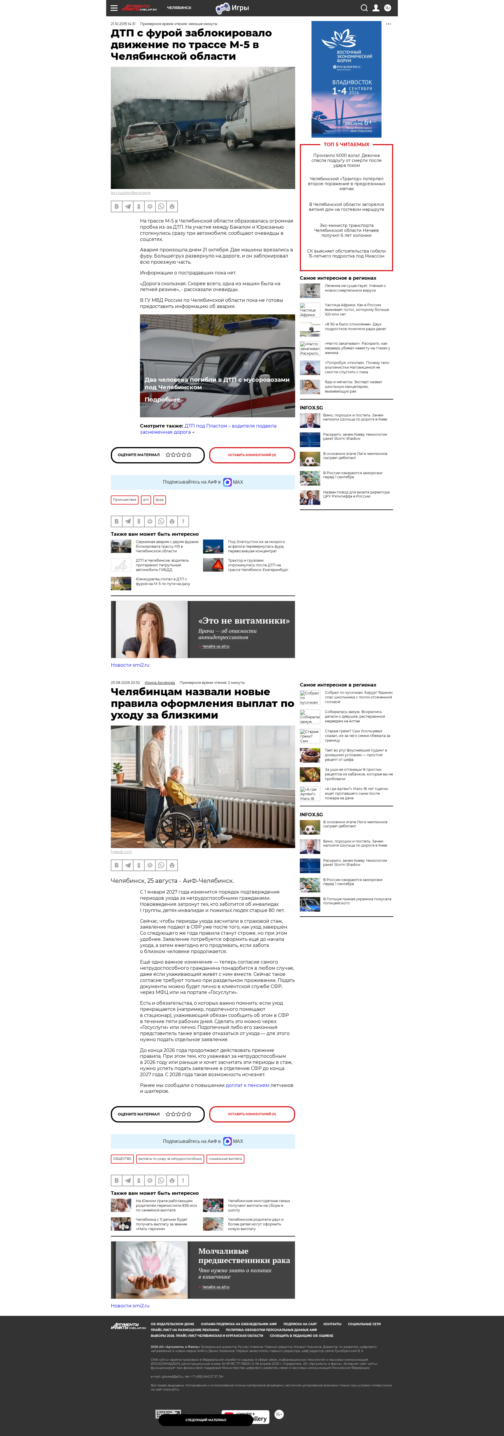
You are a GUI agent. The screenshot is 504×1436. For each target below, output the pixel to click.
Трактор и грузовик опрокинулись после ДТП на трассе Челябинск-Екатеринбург (258, 565)
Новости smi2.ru (130, 665)
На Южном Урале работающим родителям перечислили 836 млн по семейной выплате (166, 1205)
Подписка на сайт (300, 1324)
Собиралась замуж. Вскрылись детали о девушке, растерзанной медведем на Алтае (355, 716)
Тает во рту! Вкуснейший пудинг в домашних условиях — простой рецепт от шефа (356, 755)
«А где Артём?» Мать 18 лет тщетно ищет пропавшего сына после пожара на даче (356, 793)
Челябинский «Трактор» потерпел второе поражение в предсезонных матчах (346, 183)
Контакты (332, 1324)
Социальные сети (364, 1324)
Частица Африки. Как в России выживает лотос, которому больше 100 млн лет (357, 309)
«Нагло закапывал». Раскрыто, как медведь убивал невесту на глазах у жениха (357, 348)
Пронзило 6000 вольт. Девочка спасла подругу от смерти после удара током (347, 160)
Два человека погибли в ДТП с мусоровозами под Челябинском (217, 383)
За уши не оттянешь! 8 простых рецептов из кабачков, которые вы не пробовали (359, 774)
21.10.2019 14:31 (123, 24)
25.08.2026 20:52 (125, 682)
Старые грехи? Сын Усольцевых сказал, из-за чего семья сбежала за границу (357, 735)
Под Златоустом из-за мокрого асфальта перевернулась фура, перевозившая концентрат (256, 546)
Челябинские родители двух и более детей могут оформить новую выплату (256, 1224)
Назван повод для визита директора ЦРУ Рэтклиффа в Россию (356, 494)
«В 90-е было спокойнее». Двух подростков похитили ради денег (355, 326)
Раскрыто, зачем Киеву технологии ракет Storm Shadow (355, 436)
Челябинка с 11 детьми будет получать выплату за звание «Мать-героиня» (162, 1224)
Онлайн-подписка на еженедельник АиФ (239, 1324)
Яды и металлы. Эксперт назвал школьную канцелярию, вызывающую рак (353, 386)
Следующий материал (206, 1420)
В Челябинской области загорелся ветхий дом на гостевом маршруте (346, 207)
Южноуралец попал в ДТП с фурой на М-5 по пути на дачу (163, 581)
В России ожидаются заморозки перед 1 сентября (352, 475)
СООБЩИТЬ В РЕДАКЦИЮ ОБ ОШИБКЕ (301, 1336)
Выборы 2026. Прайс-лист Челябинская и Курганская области (207, 1336)
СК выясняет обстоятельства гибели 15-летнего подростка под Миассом (346, 254)
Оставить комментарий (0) (252, 455)
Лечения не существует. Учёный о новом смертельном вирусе (355, 288)
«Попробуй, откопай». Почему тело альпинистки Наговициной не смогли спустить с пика (357, 367)
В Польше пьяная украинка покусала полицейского (357, 901)
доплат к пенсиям (248, 1085)
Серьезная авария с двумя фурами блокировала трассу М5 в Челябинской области (167, 546)
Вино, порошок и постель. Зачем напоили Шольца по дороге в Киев (355, 417)
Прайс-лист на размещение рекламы (185, 1330)
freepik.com (121, 852)
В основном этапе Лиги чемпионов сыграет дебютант (355, 456)
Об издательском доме (172, 1324)
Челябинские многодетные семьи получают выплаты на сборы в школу (259, 1205)
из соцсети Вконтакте (130, 192)
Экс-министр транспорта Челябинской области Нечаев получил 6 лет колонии (346, 230)
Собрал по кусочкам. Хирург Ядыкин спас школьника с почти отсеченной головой (359, 697)
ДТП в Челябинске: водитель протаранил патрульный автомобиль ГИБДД (162, 565)
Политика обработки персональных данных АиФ (271, 1330)
